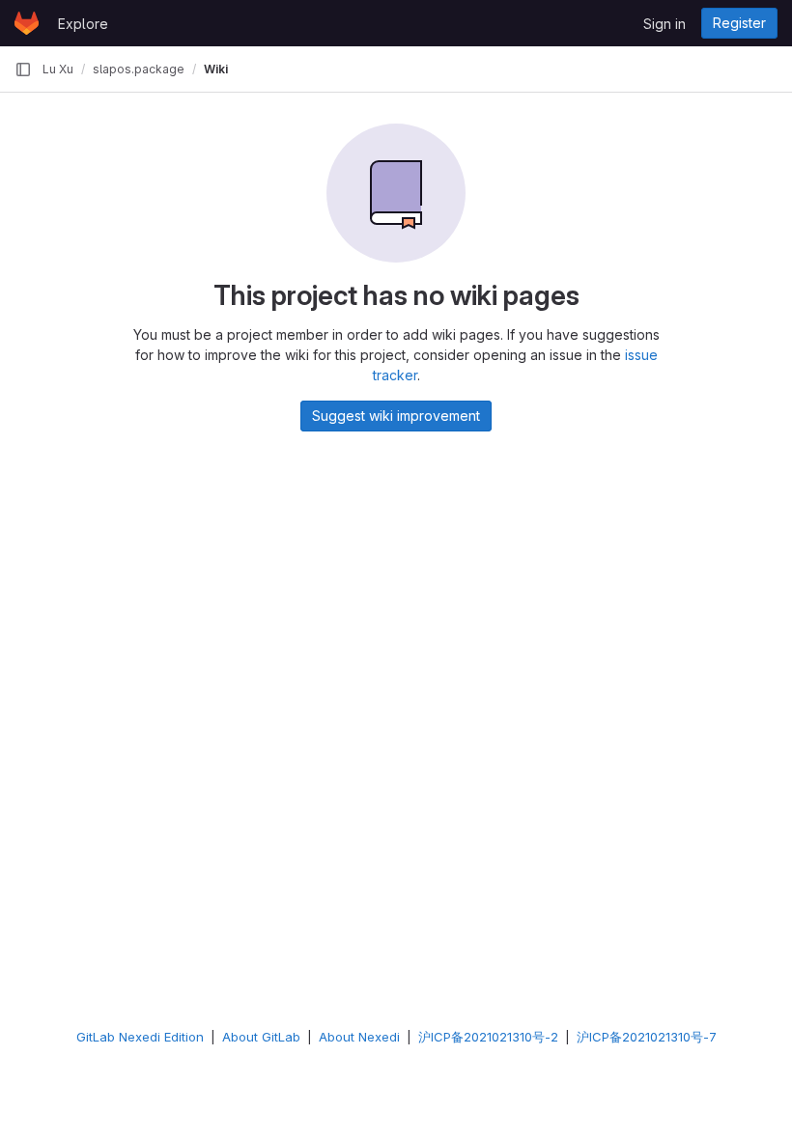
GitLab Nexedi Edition (140, 1036)
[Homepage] (26, 23)
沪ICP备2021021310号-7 (647, 1036)
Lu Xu (57, 69)
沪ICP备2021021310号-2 (488, 1036)
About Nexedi (359, 1036)
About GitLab (261, 1036)
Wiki (216, 69)
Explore (83, 23)
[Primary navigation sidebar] (23, 69)
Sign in (664, 23)
